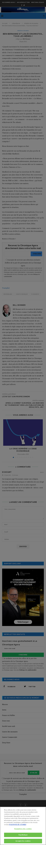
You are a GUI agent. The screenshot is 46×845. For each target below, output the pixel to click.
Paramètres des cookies (23, 829)
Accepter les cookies (23, 841)
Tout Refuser (23, 835)
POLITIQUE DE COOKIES (17, 825)
